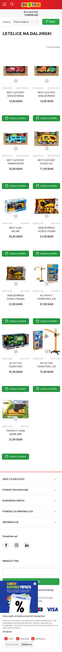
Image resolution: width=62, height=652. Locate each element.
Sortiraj (6, 22)
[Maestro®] (40, 609)
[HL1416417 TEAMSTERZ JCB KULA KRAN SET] (46, 273)
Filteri (52, 21)
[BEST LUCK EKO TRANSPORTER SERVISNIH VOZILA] (15, 138)
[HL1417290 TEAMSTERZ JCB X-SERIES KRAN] (46, 341)
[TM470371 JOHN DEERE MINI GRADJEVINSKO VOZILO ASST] (15, 409)
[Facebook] (6, 545)
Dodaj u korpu (17, 118)
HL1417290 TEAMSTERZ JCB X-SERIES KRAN (46, 366)
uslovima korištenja (43, 590)
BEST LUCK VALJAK (15, 229)
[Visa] (52, 609)
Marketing (40, 639)
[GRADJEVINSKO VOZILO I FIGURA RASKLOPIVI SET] (46, 206)
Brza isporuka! (31, 12)
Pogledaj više (31, 14)
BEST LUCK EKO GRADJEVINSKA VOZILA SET (15, 96)
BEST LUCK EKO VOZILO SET (46, 162)
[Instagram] (16, 545)
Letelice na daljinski (8, 88)
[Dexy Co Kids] (31, 4)
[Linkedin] (26, 545)
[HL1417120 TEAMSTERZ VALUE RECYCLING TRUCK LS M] (15, 341)
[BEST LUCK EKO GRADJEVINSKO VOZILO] (46, 70)
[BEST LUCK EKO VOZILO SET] (46, 138)
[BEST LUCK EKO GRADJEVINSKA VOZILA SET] (15, 70)
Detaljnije (7, 632)
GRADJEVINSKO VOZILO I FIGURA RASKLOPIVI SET (46, 231)
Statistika (24, 639)
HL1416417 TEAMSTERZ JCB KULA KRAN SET (46, 299)
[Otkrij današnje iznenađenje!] (19, 599)
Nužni (11, 639)
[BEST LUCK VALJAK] (15, 206)
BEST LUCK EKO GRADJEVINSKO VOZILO (46, 96)
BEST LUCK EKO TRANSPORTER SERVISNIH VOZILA (15, 163)
